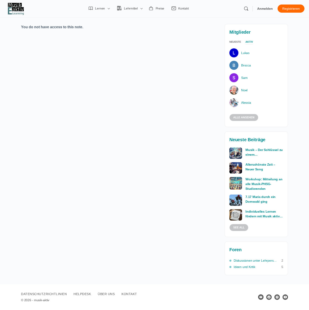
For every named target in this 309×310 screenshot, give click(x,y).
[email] (261, 297)
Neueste (235, 42)
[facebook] (269, 297)
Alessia (246, 102)
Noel (244, 90)
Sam (244, 78)
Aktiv (249, 42)
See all (239, 227)
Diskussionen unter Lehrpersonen (255, 260)
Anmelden (265, 8)
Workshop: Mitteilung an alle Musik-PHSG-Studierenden (263, 183)
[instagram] (277, 297)
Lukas (245, 53)
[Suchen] (246, 8)
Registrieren (291, 8)
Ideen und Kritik (244, 267)
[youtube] (285, 297)
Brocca (246, 65)
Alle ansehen (243, 117)
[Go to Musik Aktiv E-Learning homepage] (16, 8)
